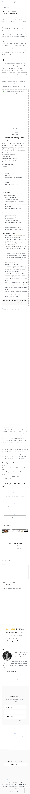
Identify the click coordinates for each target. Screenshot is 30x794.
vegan (13, 638)
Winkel (24, 784)
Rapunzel (19, 75)
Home (9, 782)
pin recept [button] (15, 132)
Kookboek (18, 784)
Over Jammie (7, 786)
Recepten (13, 7)
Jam (21, 782)
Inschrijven (22, 786)
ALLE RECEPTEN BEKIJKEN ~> (15, 641)
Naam (3, 593)
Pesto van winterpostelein (15, 507)
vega (9, 638)
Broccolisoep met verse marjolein (15, 496)
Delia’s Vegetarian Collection (11, 472)
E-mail (4, 601)
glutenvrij (19, 638)
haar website (5, 451)
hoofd (17, 632)
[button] (12, 128)
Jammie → (13, 671)
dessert (22, 632)
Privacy (15, 788)
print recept (15, 134)
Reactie (4, 564)
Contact (14, 786)
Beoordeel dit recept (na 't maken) (11, 582)
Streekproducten (7, 784)
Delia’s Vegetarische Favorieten (10, 463)
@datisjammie (21, 302)
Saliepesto (15, 518)
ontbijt (8, 632)
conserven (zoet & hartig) (15, 635)
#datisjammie (16, 303)
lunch (12, 632)
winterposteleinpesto (16, 235)
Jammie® (17, 791)
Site (3, 608)
